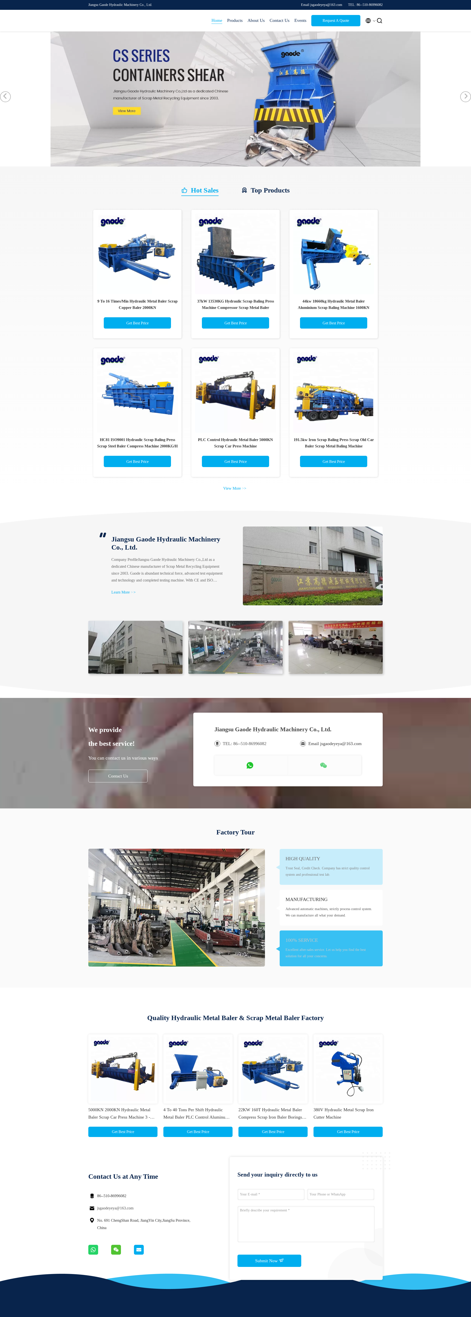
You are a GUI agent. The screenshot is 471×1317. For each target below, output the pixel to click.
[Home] (108, 20)
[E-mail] (145, 1253)
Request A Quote (336, 20)
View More (234, 488)
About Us (256, 20)
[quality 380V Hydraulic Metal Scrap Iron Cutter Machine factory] (348, 1069)
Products (235, 20)
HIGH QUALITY (303, 858)
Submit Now (267, 1260)
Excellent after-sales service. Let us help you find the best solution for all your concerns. (326, 953)
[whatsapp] (99, 1253)
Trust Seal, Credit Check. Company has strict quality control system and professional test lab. (328, 871)
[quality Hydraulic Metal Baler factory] (236, 165)
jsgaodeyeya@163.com (115, 1208)
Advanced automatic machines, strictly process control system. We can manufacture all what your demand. (329, 912)
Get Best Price (137, 323)
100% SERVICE (302, 940)
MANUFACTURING (306, 899)
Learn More (123, 592)
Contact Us (279, 20)
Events (300, 20)
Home (216, 20)
